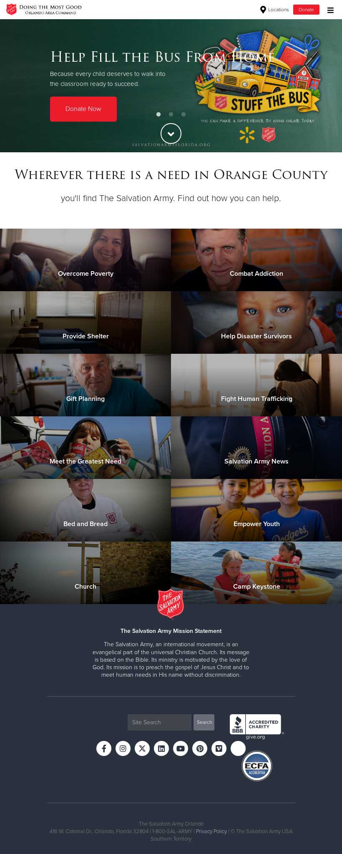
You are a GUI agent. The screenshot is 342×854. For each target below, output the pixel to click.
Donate (306, 10)
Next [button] (321, 85)
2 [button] (171, 115)
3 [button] (183, 115)
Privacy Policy (211, 831)
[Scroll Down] (171, 133)
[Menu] (328, 9)
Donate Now (83, 109)
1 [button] (158, 115)
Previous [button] (20, 85)
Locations (278, 10)
